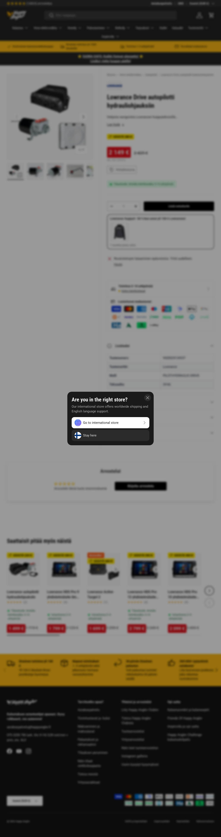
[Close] (147, 397)
